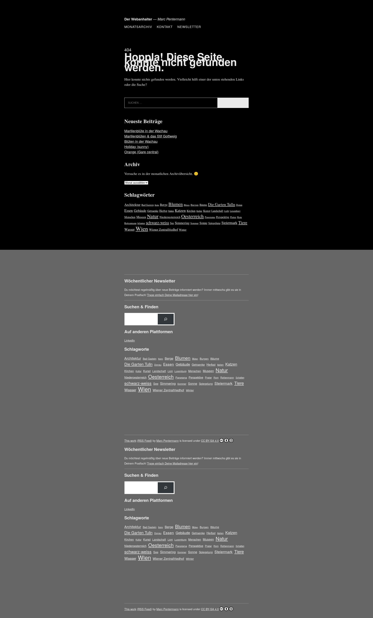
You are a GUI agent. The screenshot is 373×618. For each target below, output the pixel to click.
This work (130, 440)
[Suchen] (166, 319)
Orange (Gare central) (141, 151)
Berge (163, 204)
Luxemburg (235, 210)
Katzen (180, 210)
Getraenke (152, 211)
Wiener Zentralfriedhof (163, 229)
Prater (233, 217)
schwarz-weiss (157, 222)
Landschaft (217, 211)
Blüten (187, 204)
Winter (182, 229)
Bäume (203, 205)
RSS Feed (144, 440)
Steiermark (229, 222)
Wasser (129, 229)
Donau (239, 204)
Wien (142, 228)
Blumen (175, 204)
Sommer (194, 223)
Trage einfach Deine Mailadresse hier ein (172, 295)
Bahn (157, 205)
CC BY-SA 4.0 (210, 440)
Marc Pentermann (167, 440)
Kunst (206, 211)
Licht (226, 210)
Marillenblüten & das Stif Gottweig (150, 136)
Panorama (210, 217)
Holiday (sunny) (136, 146)
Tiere (242, 222)
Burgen (195, 205)
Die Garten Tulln (221, 204)
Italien (171, 210)
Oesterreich (192, 216)
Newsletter (189, 26)
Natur (153, 216)
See (172, 223)
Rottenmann (130, 223)
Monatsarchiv (138, 26)
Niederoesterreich (169, 217)
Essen (128, 210)
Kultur (199, 211)
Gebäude (140, 210)
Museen (141, 217)
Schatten (141, 223)
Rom (239, 217)
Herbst (163, 211)
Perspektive (222, 217)
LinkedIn (129, 340)
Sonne (203, 223)
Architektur (132, 204)
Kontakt (165, 26)
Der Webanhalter (138, 19)
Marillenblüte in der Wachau (145, 130)
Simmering (182, 223)
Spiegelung (214, 223)
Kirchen (191, 211)
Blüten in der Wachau (141, 141)
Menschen (129, 217)
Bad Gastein (147, 205)
